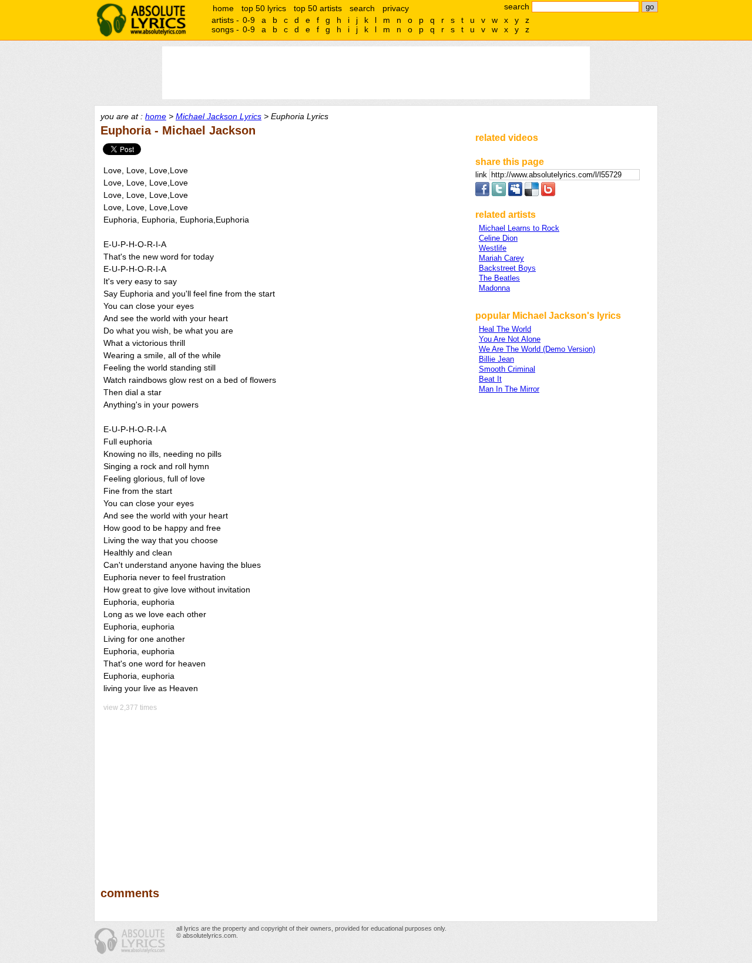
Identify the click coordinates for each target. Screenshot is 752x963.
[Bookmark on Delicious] (532, 193)
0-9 (249, 20)
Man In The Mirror (509, 389)
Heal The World (505, 329)
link (482, 174)
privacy (395, 8)
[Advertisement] (282, 791)
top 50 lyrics (263, 8)
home (223, 8)
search (362, 8)
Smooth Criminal (507, 369)
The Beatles (499, 278)
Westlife (492, 248)
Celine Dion (498, 238)
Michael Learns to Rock (519, 228)
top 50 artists (318, 8)
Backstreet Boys (507, 268)
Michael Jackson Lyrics (218, 116)
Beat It (490, 379)
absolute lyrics (141, 20)
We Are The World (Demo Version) (537, 349)
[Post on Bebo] (548, 193)
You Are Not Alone (509, 339)
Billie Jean (496, 359)
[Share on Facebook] (482, 193)
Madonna (494, 288)
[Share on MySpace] (515, 193)
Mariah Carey (501, 258)
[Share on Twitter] (499, 193)
